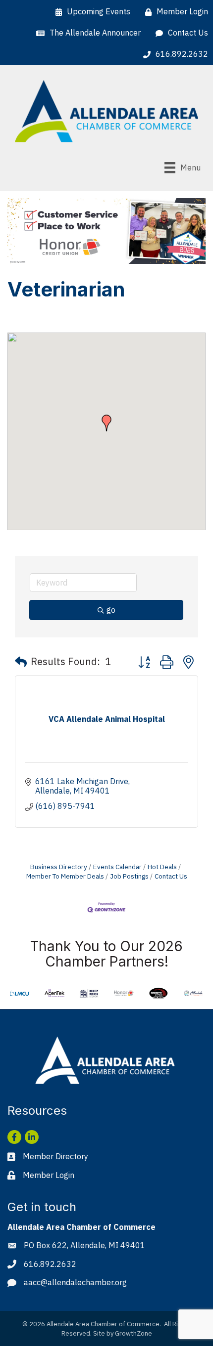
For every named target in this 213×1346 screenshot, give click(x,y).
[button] (106, 423)
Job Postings (129, 876)
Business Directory (58, 866)
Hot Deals (162, 866)
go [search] (110, 610)
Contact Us (171, 876)
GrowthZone (133, 1333)
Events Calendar (117, 866)
